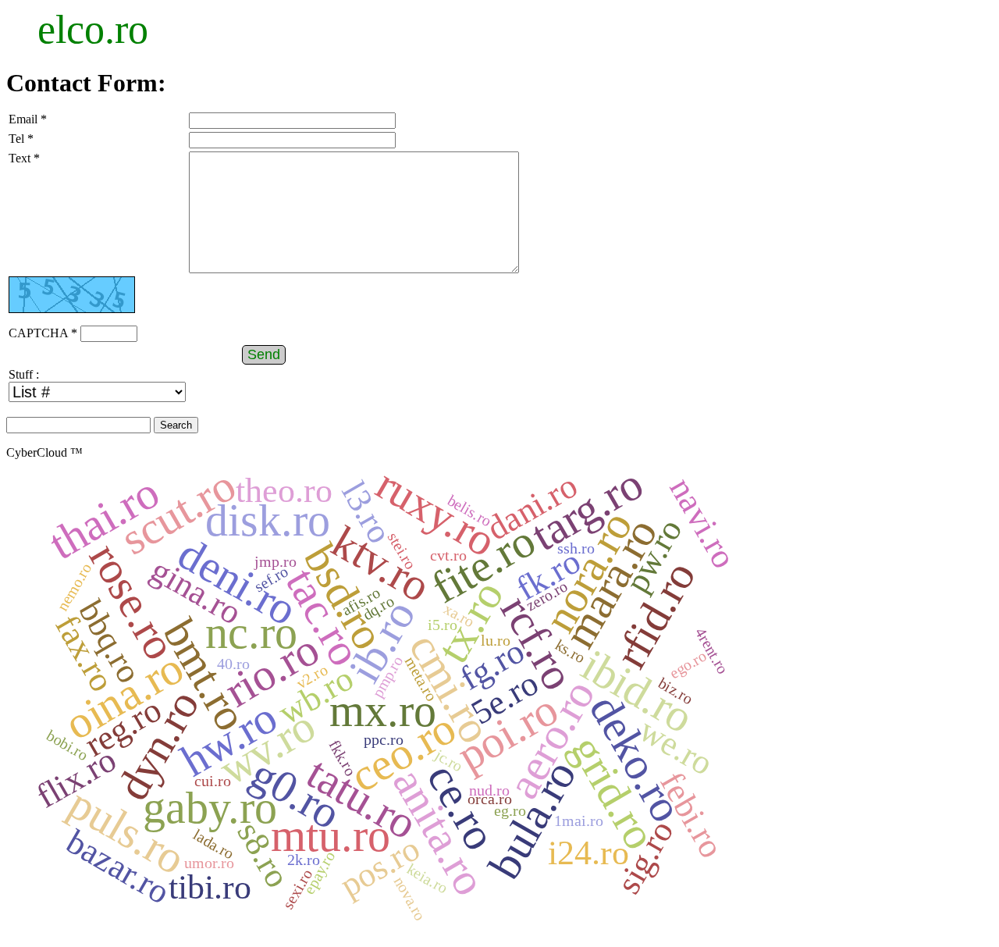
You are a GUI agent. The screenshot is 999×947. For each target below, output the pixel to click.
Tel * (21, 138)
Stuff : (24, 374)
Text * (24, 158)
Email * (28, 119)
